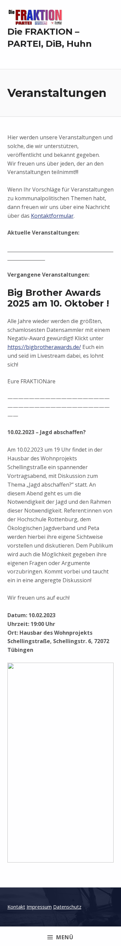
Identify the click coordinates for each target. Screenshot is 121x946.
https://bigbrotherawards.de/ (44, 347)
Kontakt (16, 907)
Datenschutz (67, 907)
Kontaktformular (52, 215)
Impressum (39, 907)
